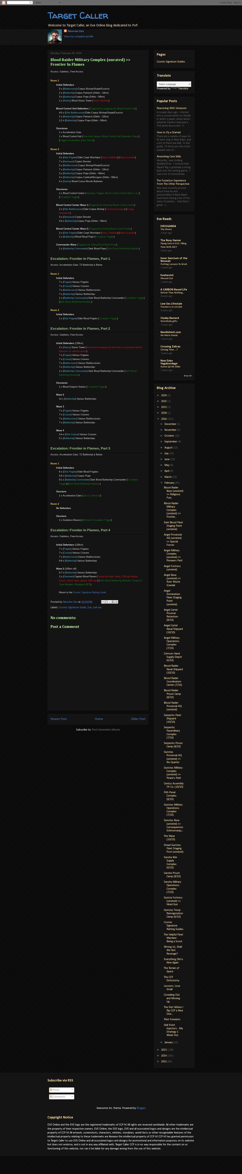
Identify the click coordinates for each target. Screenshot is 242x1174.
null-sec (97, 607)
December (170, 424)
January (168, 1042)
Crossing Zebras (170, 346)
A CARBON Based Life (174, 289)
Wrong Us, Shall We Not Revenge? (173, 950)
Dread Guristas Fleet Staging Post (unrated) (173, 848)
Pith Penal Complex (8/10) (170, 796)
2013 (164, 1061)
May (167, 465)
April (167, 471)
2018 (164, 413)
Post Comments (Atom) (106, 729)
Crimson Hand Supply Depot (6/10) (173, 657)
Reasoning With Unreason (172, 108)
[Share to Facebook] (113, 602)
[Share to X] (109, 602)
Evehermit (167, 275)
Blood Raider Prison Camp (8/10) (172, 694)
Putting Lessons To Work (174, 264)
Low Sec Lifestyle (171, 303)
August (168, 447)
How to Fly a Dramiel (169, 132)
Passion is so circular (171, 307)
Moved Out (167, 278)
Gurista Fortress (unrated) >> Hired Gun (173, 901)
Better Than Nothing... (172, 292)
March (168, 477)
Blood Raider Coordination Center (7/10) (173, 681)
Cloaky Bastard (170, 318)
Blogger (141, 1108)
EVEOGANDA (168, 226)
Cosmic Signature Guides (171, 61)
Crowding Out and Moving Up (172, 998)
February (169, 483)
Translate (183, 88)
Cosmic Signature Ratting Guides (173, 925)
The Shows (166, 229)
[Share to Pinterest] (116, 602)
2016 (164, 419)
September (171, 441)
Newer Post (58, 719)
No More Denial (169, 335)
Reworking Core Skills (169, 156)
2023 (164, 401)
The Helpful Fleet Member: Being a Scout (173, 938)
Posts (55, 1090)
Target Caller (78, 15)
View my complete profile (78, 36)
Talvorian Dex (75, 31)
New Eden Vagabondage (169, 362)
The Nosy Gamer (171, 240)
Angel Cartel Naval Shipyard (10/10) (173, 629)
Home (99, 719)
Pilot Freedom (172, 1019)
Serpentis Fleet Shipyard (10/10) (172, 718)
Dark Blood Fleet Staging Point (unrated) (173, 526)
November (170, 430)
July (166, 453)
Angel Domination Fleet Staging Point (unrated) (173, 597)
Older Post (138, 719)
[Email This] (103, 602)
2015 (164, 1050)
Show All (188, 376)
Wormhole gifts (169, 321)
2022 (164, 407)
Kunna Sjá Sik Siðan (170, 366)
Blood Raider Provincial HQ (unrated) (173, 706)
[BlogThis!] (106, 602)
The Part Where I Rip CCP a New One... (173, 1010)
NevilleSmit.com (171, 332)
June (167, 459)
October (169, 435)
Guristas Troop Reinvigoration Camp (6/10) (173, 913)
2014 (164, 1055)
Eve (90, 607)
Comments (58, 1096)
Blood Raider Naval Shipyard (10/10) (173, 669)
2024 (164, 395)
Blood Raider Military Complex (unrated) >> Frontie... (172, 510)
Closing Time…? (169, 349)
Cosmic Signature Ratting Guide (89, 592)
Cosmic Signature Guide (72, 607)
